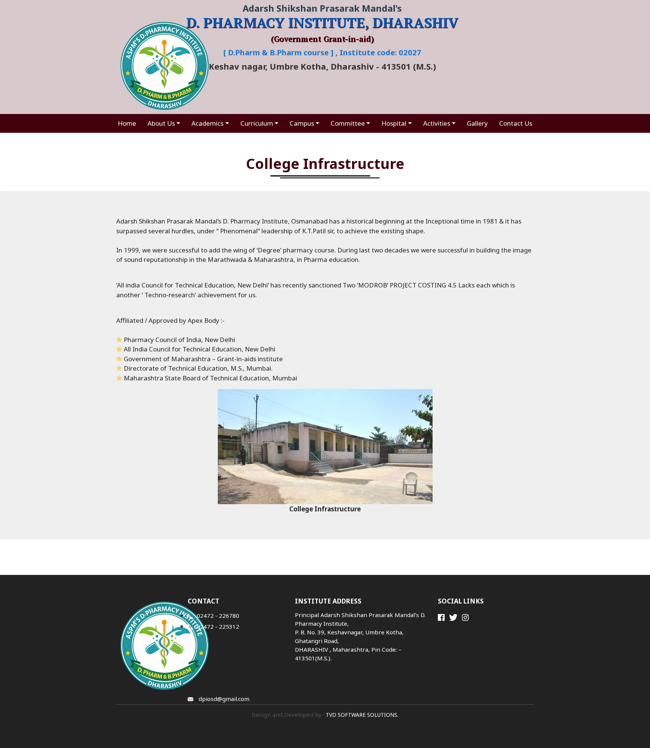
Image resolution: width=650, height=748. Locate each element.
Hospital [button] (393, 123)
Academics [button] (207, 123)
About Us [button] (161, 123)
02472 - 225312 (218, 626)
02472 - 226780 (218, 615)
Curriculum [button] (256, 123)
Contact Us (515, 123)
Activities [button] (436, 123)
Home (127, 123)
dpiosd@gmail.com (223, 698)
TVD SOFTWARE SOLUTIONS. (361, 714)
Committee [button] (348, 123)
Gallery (477, 123)
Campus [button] (302, 123)
